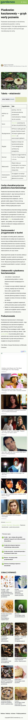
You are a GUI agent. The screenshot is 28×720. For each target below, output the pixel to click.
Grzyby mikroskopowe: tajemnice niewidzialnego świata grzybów (19, 592)
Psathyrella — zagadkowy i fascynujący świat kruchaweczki (6, 660)
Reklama (3, 713)
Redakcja (8, 713)
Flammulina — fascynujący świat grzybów (20, 681)
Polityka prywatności (21, 713)
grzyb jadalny (4, 334)
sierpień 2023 (8, 522)
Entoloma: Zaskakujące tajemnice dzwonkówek (4, 639)
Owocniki (14, 123)
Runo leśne (9, 525)
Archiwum (13, 713)
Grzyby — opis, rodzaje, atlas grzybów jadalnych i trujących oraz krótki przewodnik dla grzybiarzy (14, 539)
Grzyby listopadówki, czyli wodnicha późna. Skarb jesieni (20, 659)
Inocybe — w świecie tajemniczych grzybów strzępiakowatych (20, 639)
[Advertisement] (14, 48)
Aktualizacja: (21, 66)
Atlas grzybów (16, 525)
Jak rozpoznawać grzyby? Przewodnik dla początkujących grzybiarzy (7, 682)
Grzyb (9, 219)
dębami (14, 136)
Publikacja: (9, 66)
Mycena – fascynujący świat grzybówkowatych (20, 615)
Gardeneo (4, 525)
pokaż (12, 99)
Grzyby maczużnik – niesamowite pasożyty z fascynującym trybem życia (7, 616)
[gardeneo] (8, 2)
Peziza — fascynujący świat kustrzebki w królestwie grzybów (20, 703)
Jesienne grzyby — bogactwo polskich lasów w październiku (7, 702)
